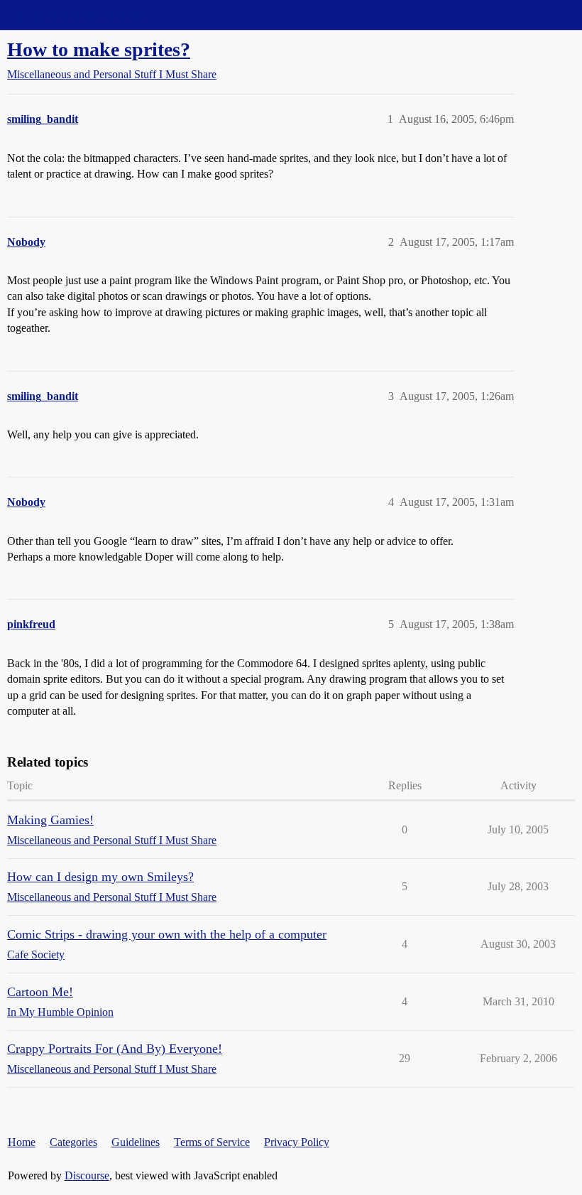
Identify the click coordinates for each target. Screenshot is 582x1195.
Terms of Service (212, 1142)
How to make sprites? (98, 49)
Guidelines (135, 1142)
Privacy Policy (296, 1142)
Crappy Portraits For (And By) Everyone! (114, 1049)
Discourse (87, 1175)
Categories (73, 1142)
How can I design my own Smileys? (100, 877)
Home (21, 1142)
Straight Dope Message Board (74, 15)
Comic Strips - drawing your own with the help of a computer (166, 934)
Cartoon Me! (40, 992)
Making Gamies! (50, 820)
